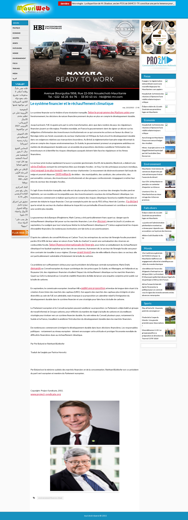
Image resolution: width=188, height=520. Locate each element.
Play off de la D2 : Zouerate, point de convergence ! (152, 309)
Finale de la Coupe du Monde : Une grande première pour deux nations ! (153, 321)
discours (102, 221)
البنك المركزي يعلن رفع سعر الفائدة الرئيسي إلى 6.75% (21, 192)
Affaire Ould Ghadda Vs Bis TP (152, 236)
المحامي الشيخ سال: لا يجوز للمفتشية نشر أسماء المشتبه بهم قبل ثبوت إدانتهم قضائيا (21, 156)
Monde (15, 53)
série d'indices (38, 166)
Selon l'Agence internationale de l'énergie (71, 244)
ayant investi (84, 252)
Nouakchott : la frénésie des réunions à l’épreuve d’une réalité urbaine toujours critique (153, 98)
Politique (16, 28)
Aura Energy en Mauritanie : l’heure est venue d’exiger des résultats (153, 140)
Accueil (16, 23)
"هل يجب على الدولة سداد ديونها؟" (21, 222)
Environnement (19, 58)
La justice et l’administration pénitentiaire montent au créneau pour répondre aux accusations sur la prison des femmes (157, 227)
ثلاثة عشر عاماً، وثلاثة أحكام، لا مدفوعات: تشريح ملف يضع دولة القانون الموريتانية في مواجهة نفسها (20, 96)
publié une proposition (93, 288)
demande (36, 268)
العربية (15, 78)
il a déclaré (132, 201)
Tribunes (16, 68)
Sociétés (16, 38)
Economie (16, 33)
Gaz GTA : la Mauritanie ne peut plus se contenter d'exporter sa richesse (152, 184)
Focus (15, 63)
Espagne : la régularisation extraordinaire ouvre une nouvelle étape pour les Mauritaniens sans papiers (152, 85)
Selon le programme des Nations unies (109, 112)
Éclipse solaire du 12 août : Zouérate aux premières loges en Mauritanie (152, 109)
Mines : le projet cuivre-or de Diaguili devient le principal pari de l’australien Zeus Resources (153, 152)
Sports (15, 43)
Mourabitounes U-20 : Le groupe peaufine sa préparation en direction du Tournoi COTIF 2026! (152, 334)
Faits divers (17, 48)
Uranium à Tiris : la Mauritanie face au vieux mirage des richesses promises (151, 195)
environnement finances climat (50, 498)
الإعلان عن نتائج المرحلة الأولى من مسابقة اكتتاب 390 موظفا (21, 176)
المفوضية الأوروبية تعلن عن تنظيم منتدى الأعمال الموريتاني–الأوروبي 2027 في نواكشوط (20, 119)
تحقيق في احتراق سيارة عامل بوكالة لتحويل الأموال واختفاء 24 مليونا (20, 208)
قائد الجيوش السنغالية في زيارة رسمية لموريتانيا (22, 139)
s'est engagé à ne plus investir (47, 170)
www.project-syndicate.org (46, 394)
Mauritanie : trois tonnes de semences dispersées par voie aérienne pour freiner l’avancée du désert (153, 173)
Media (15, 73)
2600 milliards (63, 174)
